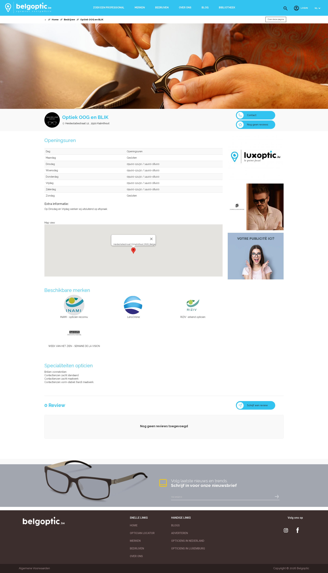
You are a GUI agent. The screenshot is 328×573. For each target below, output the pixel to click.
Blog (205, 7)
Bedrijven (162, 7)
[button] (285, 8)
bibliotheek (227, 7)
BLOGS (175, 525)
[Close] (151, 239)
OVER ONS (136, 556)
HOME (134, 525)
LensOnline (133, 317)
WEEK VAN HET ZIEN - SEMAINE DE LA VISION (74, 346)
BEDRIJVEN (137, 548)
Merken (140, 7)
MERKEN (135, 540)
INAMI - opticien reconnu (74, 317)
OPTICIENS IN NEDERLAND (187, 540)
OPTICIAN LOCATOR (142, 533)
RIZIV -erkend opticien (192, 317)
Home (55, 19)
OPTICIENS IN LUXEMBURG (188, 548)
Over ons (185, 7)
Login (304, 8)
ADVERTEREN (179, 533)
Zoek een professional (108, 7)
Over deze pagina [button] (276, 19)
